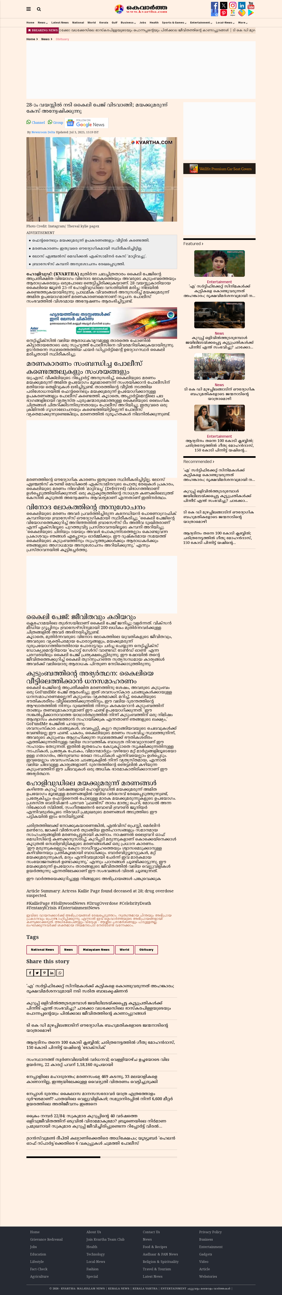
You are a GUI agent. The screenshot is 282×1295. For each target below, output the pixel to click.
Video (203, 1262)
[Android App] (251, 13)
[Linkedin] (242, 6)
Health (154, 23)
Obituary (62, 39)
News (41, 23)
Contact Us (151, 1232)
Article (204, 1269)
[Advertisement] (141, 70)
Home (30, 23)
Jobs (143, 23)
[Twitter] (224, 6)
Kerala (103, 23)
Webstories (208, 1277)
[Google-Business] (215, 13)
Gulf (114, 23)
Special (92, 1277)
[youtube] (251, 6)
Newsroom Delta (43, 132)
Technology (95, 1255)
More (241, 23)
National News (42, 949)
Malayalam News (96, 949)
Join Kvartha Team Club (105, 1240)
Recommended (197, 461)
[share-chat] (242, 13)
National (78, 23)
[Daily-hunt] (233, 13)
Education (38, 1255)
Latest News (60, 23)
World (92, 23)
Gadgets (205, 1255)
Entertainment (200, 23)
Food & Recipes (155, 1247)
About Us (93, 1232)
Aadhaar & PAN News (160, 1255)
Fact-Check (38, 1269)
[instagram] (233, 6)
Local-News (224, 23)
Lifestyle (37, 1262)
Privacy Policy (210, 1232)
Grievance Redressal (46, 1240)
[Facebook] (215, 6)
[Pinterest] (224, 13)
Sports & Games (173, 23)
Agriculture (39, 1277)
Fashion (92, 1269)
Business (127, 23)
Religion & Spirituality (161, 1262)
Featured (192, 244)
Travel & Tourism (157, 1269)
